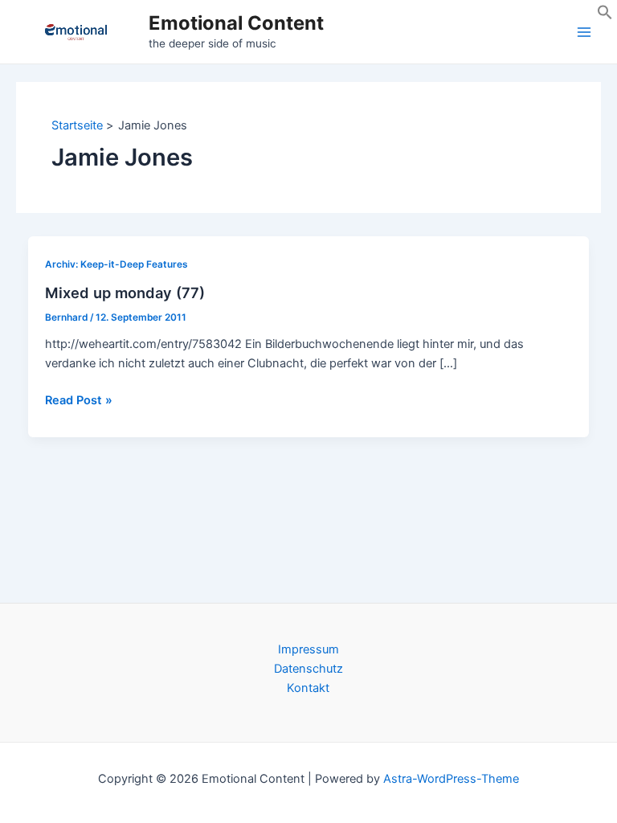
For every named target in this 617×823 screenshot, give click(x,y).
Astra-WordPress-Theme (451, 779)
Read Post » (78, 401)
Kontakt (308, 688)
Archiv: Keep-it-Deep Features (116, 264)
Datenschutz (308, 668)
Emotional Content (236, 23)
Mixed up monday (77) (125, 292)
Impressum (308, 649)
